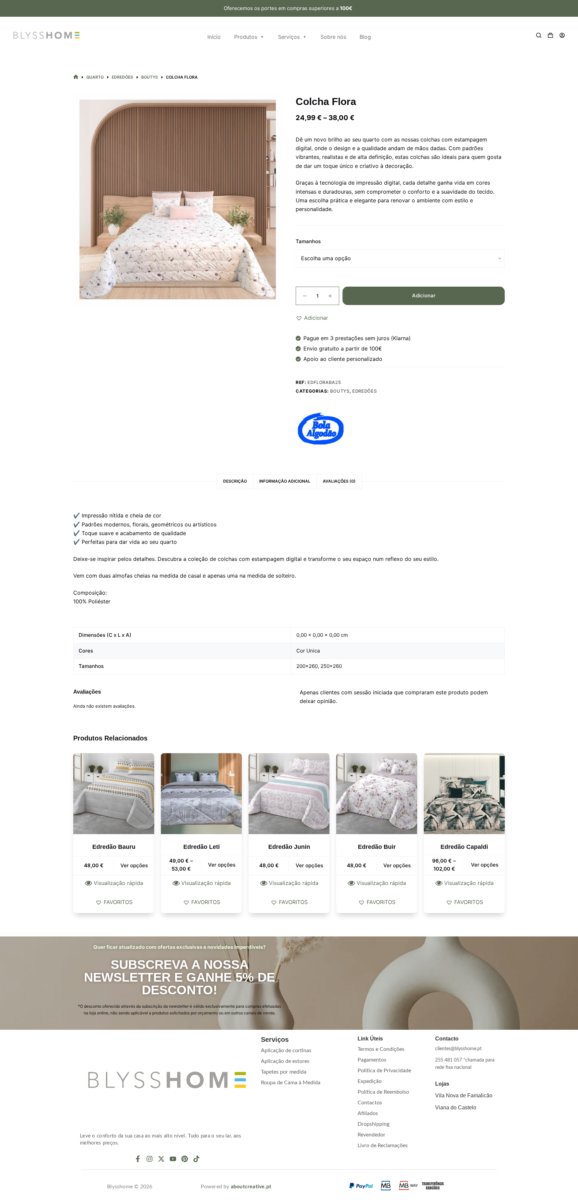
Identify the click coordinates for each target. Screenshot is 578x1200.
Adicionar (424, 295)
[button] (312, 317)
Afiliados (368, 1113)
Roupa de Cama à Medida (290, 1082)
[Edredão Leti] (201, 793)
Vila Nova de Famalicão (463, 1095)
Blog (365, 36)
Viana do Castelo (455, 1107)
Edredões (364, 391)
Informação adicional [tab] (284, 481)
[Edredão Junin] (289, 793)
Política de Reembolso (383, 1092)
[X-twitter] (161, 1159)
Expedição (370, 1081)
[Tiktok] (196, 1159)
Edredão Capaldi (464, 846)
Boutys (340, 391)
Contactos (370, 1102)
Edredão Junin (289, 846)
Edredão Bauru (113, 846)
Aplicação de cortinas (286, 1050)
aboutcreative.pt (251, 1186)
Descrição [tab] (235, 481)
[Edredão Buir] (376, 793)
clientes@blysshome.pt (458, 1048)
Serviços (289, 36)
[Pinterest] (184, 1159)
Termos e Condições (381, 1049)
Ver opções (134, 865)
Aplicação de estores (285, 1061)
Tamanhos (308, 241)
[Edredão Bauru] (113, 793)
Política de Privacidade (384, 1070)
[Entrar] (562, 35)
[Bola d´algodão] (321, 429)
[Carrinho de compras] (550, 35)
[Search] (538, 35)
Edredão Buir (377, 846)
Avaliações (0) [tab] (339, 481)
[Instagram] (149, 1159)
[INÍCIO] (75, 77)
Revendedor (371, 1134)
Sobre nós (333, 36)
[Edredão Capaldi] (464, 793)
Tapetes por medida (283, 1072)
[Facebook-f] (137, 1159)
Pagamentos (372, 1060)
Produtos (245, 36)
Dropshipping (373, 1124)
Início (214, 36)
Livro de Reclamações (383, 1145)
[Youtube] (173, 1159)
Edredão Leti (201, 846)
